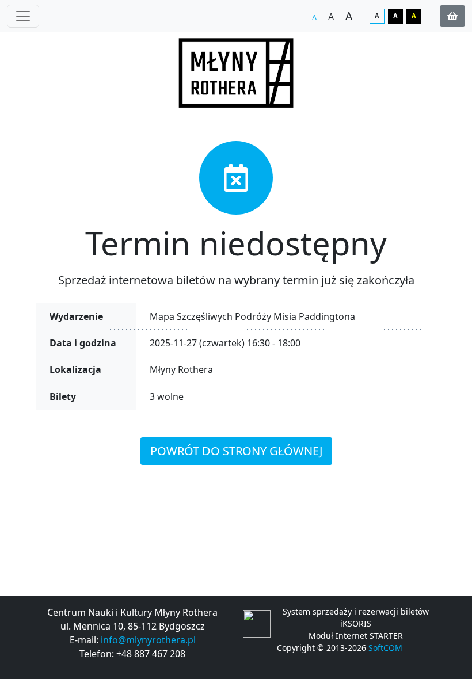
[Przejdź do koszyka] (452, 16)
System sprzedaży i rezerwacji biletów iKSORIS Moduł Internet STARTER (356, 623)
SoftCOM (385, 647)
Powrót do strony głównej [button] (236, 451)
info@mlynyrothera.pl (148, 640)
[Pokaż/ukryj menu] (23, 16)
